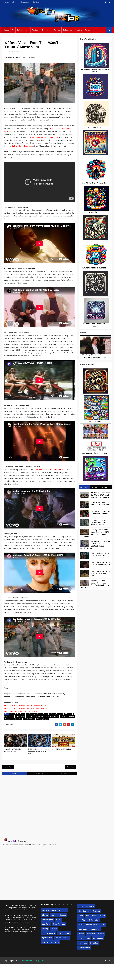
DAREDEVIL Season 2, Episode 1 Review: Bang (100, 503)
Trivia (80, 915)
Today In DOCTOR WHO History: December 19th (100, 573)
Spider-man (47, 938)
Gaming (78, 30)
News (22, 35)
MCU (80, 938)
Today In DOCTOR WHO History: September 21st (101, 563)
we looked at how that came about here (50, 469)
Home (6, 2)
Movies (56, 30)
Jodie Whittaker (48, 933)
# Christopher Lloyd (56, 714)
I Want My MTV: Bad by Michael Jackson (12, 750)
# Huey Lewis (19, 716)
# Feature (68, 714)
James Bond (83, 929)
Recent (95, 487)
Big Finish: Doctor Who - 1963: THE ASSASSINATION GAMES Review (95, 544)
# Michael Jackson (52, 716)
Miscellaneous (10, 35)
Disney (45, 929)
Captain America (61, 938)
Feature (45, 910)
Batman (54, 929)
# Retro (18, 719)
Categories (22, 30)
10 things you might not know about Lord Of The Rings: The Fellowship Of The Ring (95, 533)
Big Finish (90, 906)
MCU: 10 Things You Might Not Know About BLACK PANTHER (38, 751)
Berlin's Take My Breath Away (22, 146)
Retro (102, 925)
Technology (98, 938)
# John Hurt (30, 716)
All (13, 30)
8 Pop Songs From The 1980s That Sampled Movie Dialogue (26, 708)
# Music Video (9, 719)
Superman (82, 943)
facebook (39, 773)
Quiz (57, 942)
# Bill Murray (30, 714)
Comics (63, 915)
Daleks (81, 934)
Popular (84, 487)
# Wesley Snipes (42, 719)
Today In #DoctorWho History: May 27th (100, 554)
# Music (71, 716)
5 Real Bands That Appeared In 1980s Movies (20, 711)
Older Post (70, 767)
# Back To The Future (17, 714)
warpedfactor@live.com (23, 932)
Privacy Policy (39, 961)
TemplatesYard (26, 961)
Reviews (36, 30)
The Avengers (84, 947)
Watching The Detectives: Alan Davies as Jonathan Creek (95, 356)
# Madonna (40, 716)
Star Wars (82, 920)
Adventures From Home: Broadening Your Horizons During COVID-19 (94, 584)
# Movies (64, 716)
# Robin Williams (29, 719)
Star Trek (46, 924)
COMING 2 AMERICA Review (63, 749)
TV (65, 910)
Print (87, 30)
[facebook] (105, 2)
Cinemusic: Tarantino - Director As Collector (100, 512)
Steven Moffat (92, 925)
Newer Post (8, 767)
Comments (25, 2)
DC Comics (94, 920)
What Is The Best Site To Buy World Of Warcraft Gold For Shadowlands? (100, 495)
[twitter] (109, 2)
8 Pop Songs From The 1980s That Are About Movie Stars (25, 705)
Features (46, 30)
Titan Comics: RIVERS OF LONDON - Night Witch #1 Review (100, 522)
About (14, 2)
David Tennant (59, 924)
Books (58, 919)
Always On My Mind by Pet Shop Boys (44, 137)
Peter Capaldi (47, 919)
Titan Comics (91, 915)
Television (67, 30)
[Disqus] (39, 805)
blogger (64, 773)
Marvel (102, 915)
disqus (14, 773)
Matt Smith (95, 929)
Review (54, 915)
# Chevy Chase (42, 714)
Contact (36, 2)
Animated (91, 934)
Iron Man (94, 943)
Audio (87, 938)
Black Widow (47, 942)
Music (80, 925)
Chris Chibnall (64, 933)
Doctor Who (33, 35)
